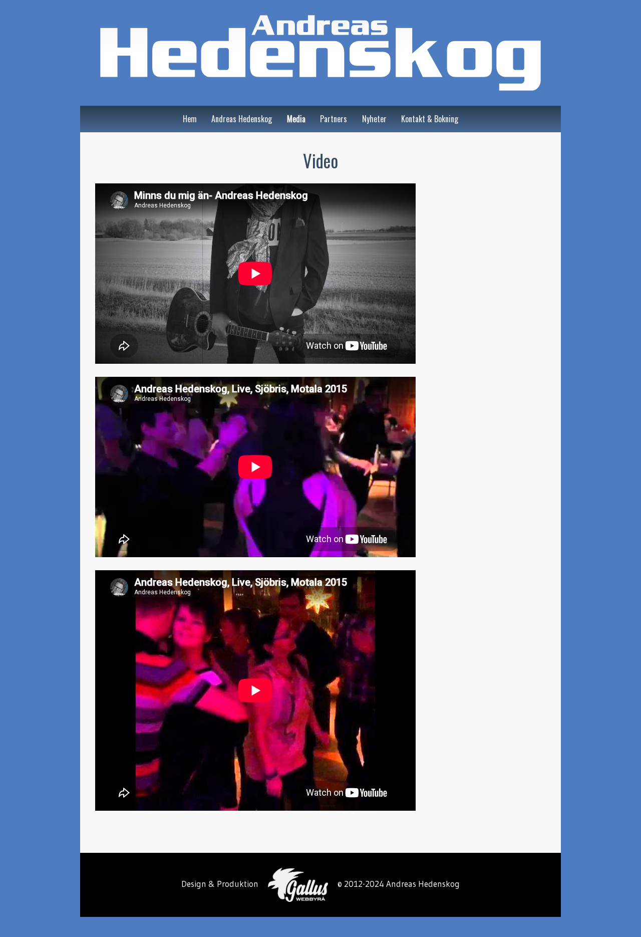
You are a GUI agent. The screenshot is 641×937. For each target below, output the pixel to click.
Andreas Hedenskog (241, 119)
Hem (190, 119)
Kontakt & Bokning (429, 119)
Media (296, 119)
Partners (333, 119)
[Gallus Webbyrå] (298, 884)
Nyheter (374, 119)
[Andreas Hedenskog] (320, 53)
